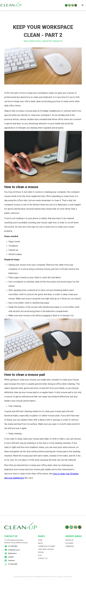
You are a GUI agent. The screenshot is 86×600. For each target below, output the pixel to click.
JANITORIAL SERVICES (46, 549)
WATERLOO (70, 540)
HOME (40, 540)
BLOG (40, 555)
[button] (82, 5)
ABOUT (40, 543)
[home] (11, 5)
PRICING (41, 552)
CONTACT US (42, 558)
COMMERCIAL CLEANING (46, 546)
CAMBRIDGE (70, 546)
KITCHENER (69, 543)
